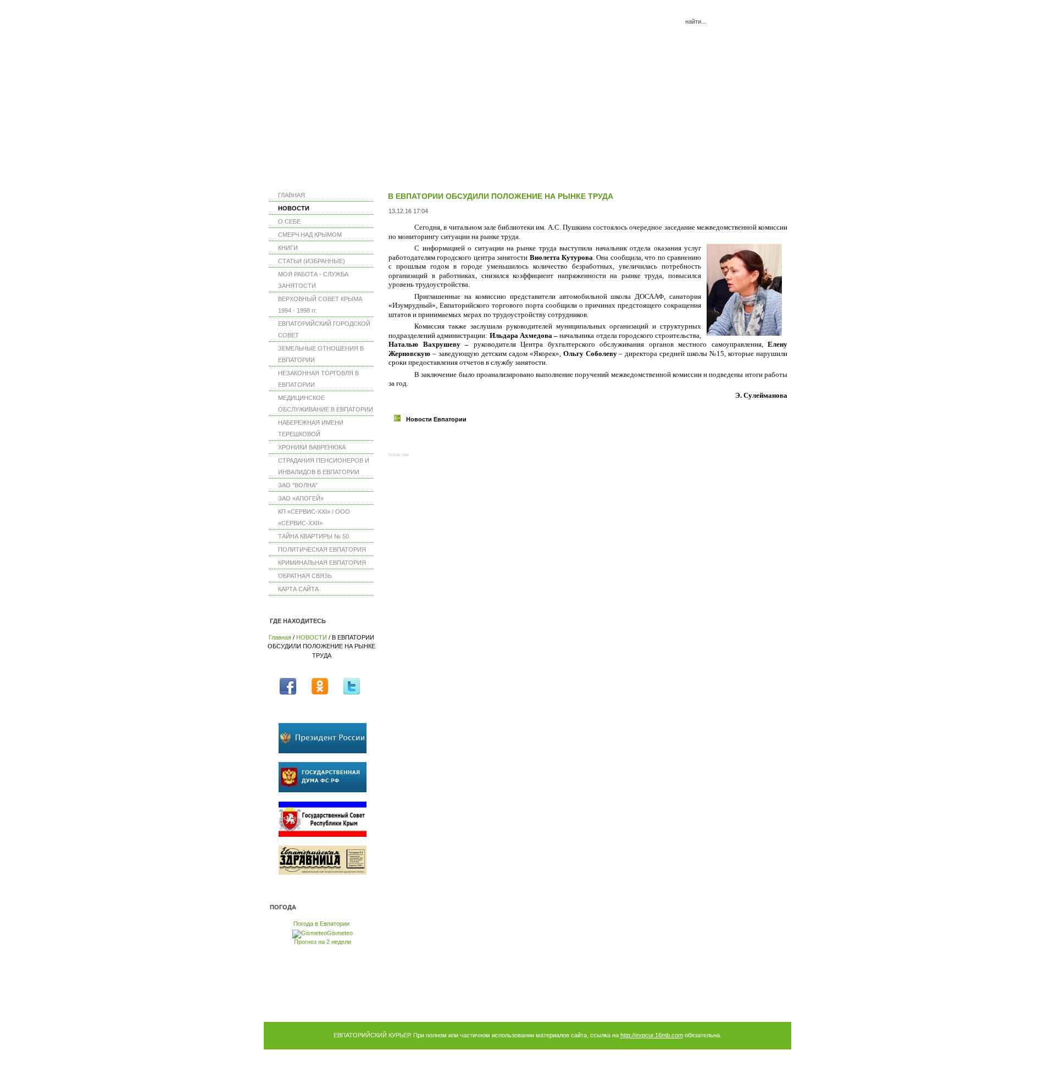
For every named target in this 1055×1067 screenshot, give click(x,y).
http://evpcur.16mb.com (651, 1035)
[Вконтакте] (419, 441)
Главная (280, 637)
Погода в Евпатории (321, 923)
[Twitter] (437, 441)
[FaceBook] (402, 441)
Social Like (398, 455)
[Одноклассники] (455, 441)
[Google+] (472, 441)
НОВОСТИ (311, 637)
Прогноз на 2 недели (322, 941)
